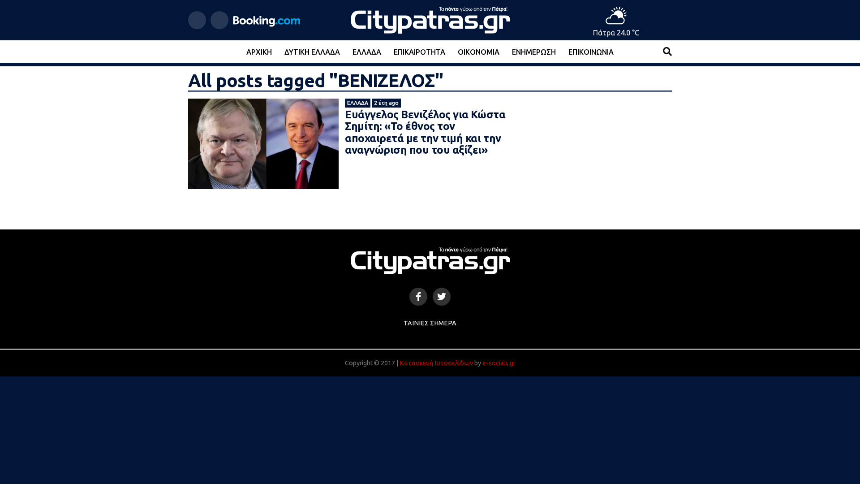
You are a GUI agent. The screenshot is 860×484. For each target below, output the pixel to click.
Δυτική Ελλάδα (312, 52)
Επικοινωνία (591, 52)
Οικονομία (478, 52)
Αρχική (259, 52)
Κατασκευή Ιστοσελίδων (436, 363)
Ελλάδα (367, 52)
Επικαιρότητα (419, 52)
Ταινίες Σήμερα (430, 323)
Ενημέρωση (534, 52)
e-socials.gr (499, 363)
